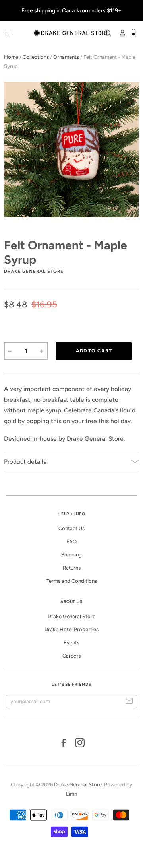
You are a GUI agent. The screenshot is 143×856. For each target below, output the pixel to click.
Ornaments (66, 57)
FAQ (71, 542)
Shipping (71, 555)
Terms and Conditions (71, 581)
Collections (36, 57)
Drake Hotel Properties (71, 629)
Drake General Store (71, 616)
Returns (72, 568)
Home (11, 57)
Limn (71, 794)
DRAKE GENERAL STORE (34, 271)
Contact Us (71, 528)
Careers (71, 656)
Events (71, 643)
